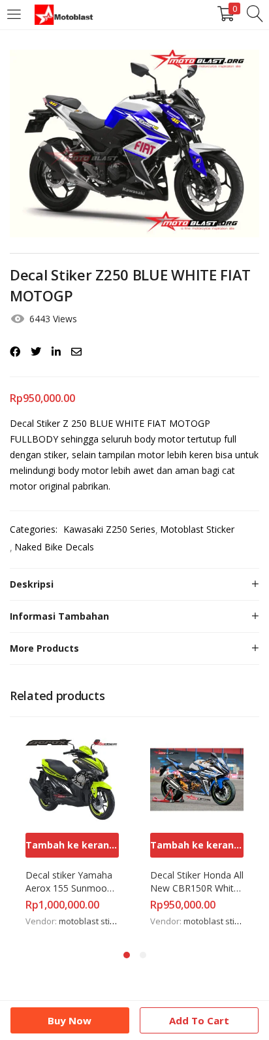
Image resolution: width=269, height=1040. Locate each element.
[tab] (134, 584)
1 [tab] (126, 955)
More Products (44, 648)
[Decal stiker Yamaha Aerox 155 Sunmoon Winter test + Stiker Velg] (72, 778)
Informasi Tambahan (59, 616)
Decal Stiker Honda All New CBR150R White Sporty (197, 882)
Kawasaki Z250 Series (109, 529)
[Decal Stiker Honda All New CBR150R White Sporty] (197, 778)
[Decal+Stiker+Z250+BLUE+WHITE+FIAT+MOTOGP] (36, 352)
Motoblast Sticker (197, 529)
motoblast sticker (93, 921)
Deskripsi (32, 584)
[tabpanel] (72, 831)
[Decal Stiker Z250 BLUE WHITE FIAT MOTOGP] (15, 352)
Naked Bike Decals (54, 547)
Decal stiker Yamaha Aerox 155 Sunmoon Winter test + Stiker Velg (70, 882)
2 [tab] (143, 955)
